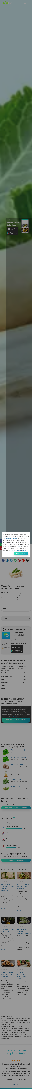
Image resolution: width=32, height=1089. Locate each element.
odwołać (19, 546)
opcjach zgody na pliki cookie (10, 538)
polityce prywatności (16, 550)
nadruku (24, 550)
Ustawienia (8, 554)
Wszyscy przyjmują (21, 553)
